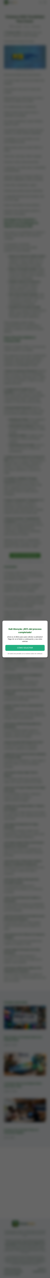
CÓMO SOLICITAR (25, 648)
